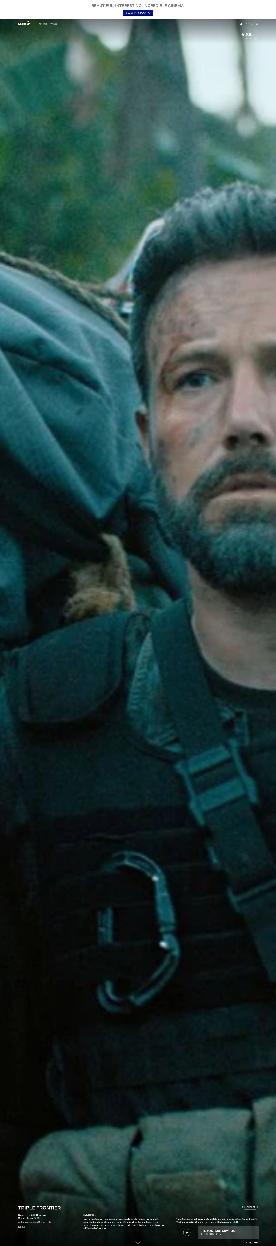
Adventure (31, 1221)
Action (21, 1221)
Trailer (251, 1207)
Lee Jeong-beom (211, 1234)
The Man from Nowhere (218, 1230)
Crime (41, 1221)
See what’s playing (138, 12)
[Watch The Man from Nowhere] (187, 1232)
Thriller (48, 1221)
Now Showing (48, 24)
